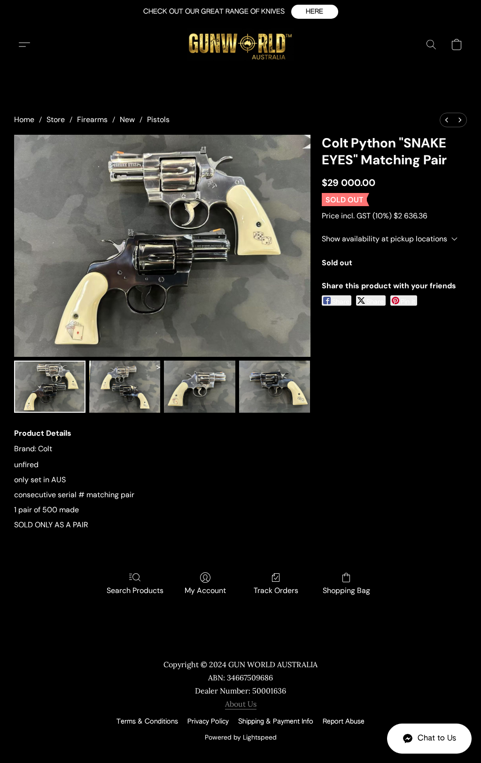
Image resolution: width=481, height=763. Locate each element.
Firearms (92, 119)
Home (24, 119)
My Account (205, 590)
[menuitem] (446, 120)
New (127, 119)
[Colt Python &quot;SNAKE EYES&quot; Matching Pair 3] (274, 387)
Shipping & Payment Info (275, 721)
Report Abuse (344, 721)
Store (56, 119)
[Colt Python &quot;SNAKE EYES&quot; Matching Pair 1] (125, 387)
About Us (240, 704)
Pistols (158, 119)
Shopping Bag (346, 590)
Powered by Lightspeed (241, 737)
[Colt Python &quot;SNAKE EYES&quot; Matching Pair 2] (199, 387)
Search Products (135, 590)
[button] (314, 12)
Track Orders (276, 590)
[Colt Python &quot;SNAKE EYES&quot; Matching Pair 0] (49, 387)
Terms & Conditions (147, 721)
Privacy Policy (208, 721)
